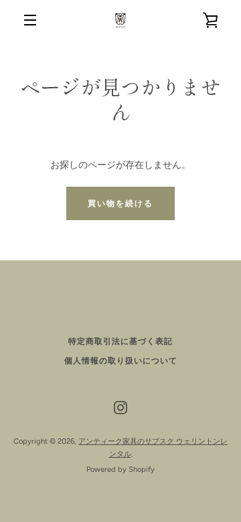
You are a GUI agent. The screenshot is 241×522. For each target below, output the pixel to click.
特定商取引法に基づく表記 (120, 341)
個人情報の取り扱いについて (120, 360)
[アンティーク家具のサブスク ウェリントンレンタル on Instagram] (120, 407)
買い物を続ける (120, 203)
